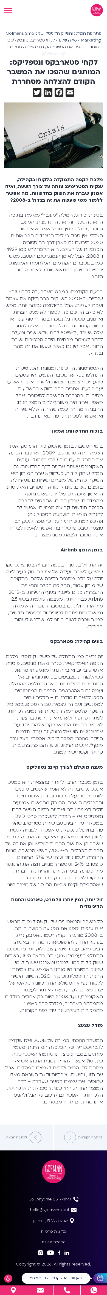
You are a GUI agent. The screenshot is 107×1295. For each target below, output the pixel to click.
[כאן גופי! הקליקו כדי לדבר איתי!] (100, 1278)
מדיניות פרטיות (53, 1231)
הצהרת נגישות (54, 1242)
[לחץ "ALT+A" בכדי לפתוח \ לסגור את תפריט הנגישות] (8, 1279)
